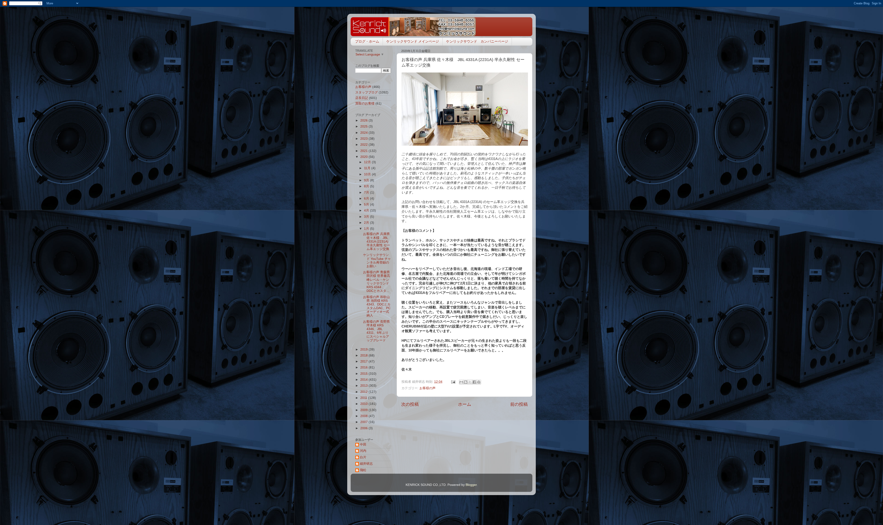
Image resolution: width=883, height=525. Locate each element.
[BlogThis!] (465, 382)
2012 (364, 392)
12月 (368, 162)
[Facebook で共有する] (474, 382)
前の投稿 (519, 404)
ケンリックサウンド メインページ (412, 41)
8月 (367, 186)
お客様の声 (427, 388)
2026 (364, 120)
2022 (364, 144)
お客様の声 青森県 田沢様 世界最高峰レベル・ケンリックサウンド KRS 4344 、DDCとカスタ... (376, 281)
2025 (364, 126)
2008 (364, 416)
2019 (364, 349)
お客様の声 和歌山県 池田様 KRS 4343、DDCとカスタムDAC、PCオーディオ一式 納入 (376, 306)
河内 (363, 450)
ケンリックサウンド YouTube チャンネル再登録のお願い (377, 260)
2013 (364, 385)
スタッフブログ (366, 92)
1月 (367, 228)
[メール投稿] (453, 381)
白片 (363, 457)
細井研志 (366, 463)
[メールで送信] (461, 382)
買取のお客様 (365, 103)
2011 (364, 398)
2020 (364, 157)
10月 (368, 174)
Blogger (471, 485)
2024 (364, 132)
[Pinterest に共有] (478, 382)
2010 (364, 404)
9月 (367, 180)
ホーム (464, 404)
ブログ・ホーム (367, 41)
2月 (367, 222)
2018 (364, 355)
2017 (364, 361)
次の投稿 (410, 404)
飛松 (363, 470)
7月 (367, 192)
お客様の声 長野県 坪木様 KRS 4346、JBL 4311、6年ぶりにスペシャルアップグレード (376, 331)
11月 (367, 168)
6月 (367, 198)
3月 (367, 216)
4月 (367, 210)
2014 (364, 379)
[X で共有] (470, 382)
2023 (364, 138)
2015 (364, 373)
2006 (364, 428)
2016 (364, 367)
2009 (364, 410)
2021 (364, 151)
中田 (363, 444)
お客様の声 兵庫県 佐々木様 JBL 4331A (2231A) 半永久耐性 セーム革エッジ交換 (376, 241)
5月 (367, 204)
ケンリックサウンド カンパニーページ (477, 41)
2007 (364, 422)
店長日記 (361, 98)
